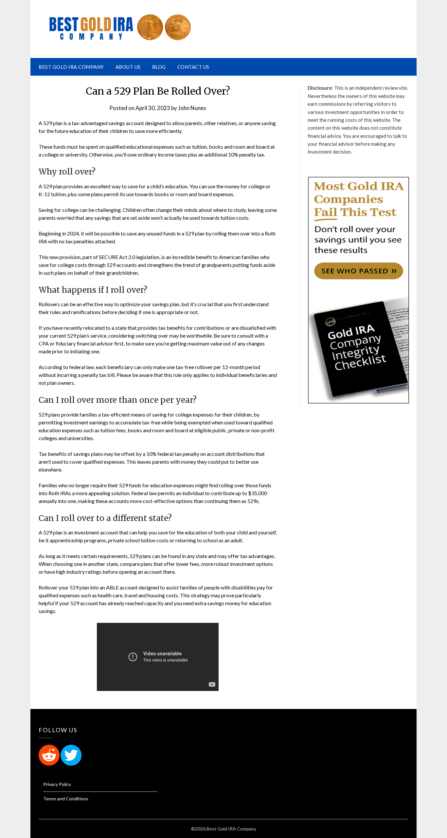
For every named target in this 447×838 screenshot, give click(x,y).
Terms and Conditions (65, 798)
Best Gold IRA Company (71, 67)
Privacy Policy (57, 784)
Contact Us (193, 67)
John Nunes (192, 107)
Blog (159, 67)
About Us (128, 67)
